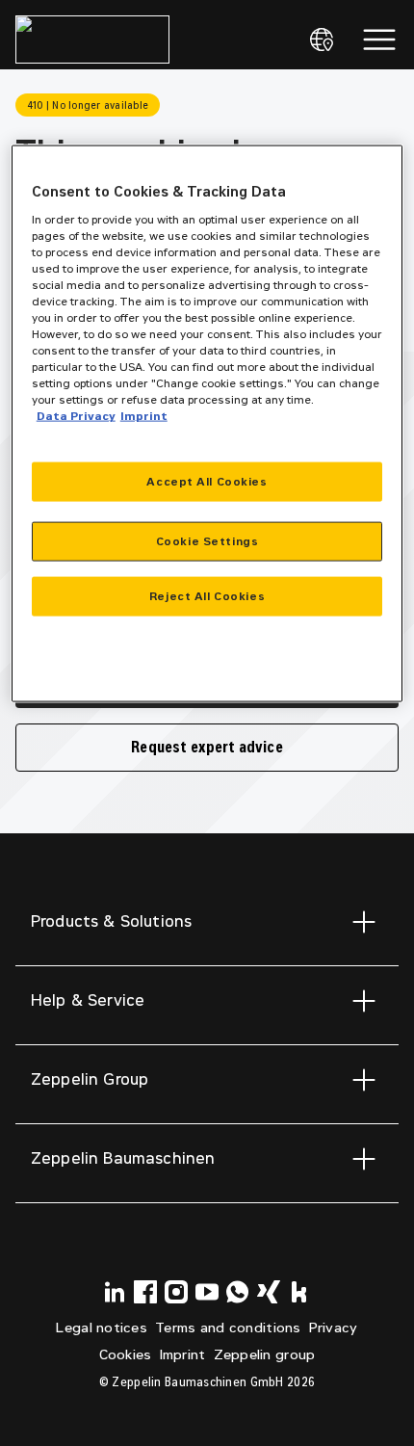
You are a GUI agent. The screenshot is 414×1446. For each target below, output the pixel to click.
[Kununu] (299, 1291)
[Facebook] (145, 1291)
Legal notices (101, 1328)
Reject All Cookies (207, 595)
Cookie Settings (207, 540)
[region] (207, 424)
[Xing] (268, 1291)
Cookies (125, 1355)
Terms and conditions (228, 1328)
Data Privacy (76, 416)
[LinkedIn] (114, 1291)
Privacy (333, 1328)
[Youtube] (207, 1291)
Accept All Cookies (206, 480)
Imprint (183, 1355)
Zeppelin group (265, 1355)
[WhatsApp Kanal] (237, 1291)
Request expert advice (206, 747)
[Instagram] (176, 1291)
